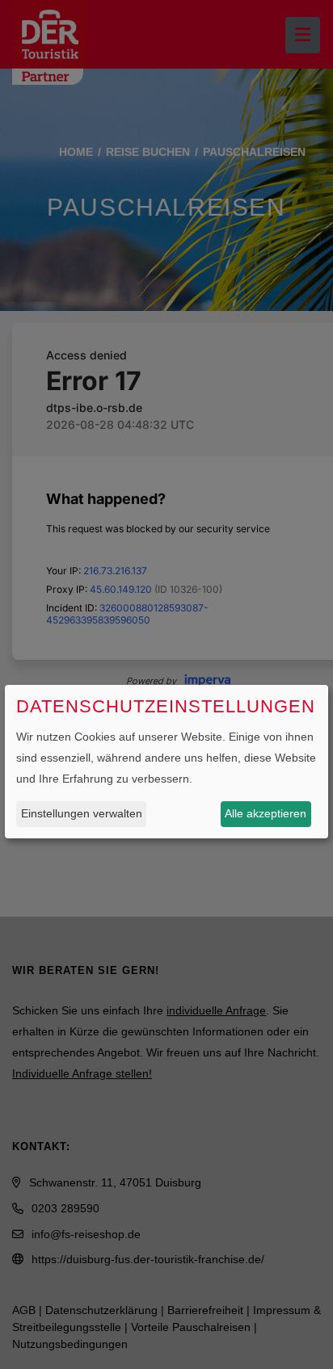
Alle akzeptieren (265, 813)
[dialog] (166, 762)
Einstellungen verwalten (81, 813)
